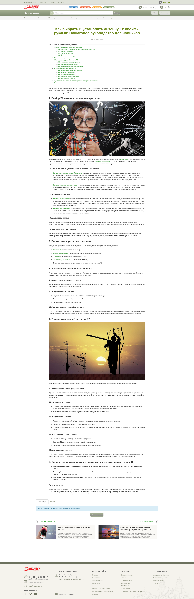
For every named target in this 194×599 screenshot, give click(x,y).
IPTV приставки (158, 580)
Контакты (60, 2)
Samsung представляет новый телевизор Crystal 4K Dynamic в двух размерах (135, 528)
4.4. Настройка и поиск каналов (68, 76)
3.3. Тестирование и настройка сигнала (70, 66)
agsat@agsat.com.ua (35, 586)
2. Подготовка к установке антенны (65, 58)
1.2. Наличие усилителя (65, 52)
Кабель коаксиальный (61, 253)
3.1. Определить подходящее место (69, 62)
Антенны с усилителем (61, 198)
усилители (67, 472)
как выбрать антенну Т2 (103, 161)
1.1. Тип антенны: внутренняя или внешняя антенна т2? (76, 49)
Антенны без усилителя (62, 208)
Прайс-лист (43, 2)
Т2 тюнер (156, 583)
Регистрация (165, 13)
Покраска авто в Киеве (160, 578)
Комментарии (42, 502)
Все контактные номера (36, 582)
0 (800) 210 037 (38, 577)
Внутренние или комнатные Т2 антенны (67, 173)
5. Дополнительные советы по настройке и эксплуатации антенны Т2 (76, 81)
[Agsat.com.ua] (31, 7)
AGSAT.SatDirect (126, 586)
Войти (155, 13)
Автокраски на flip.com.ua (161, 575)
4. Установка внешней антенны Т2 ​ (65, 68)
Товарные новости (127, 575)
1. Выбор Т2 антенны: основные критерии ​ (68, 47)
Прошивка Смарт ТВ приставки (102, 591)
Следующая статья (146, 521)
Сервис (52, 2)
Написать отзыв (97, 515)
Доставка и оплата (30, 2)
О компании (96, 578)
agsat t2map (124, 159)
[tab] (42, 501)
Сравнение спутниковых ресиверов (132, 591)
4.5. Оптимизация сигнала (66, 79)
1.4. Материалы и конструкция (68, 56)
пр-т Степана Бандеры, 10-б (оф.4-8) (71, 579)
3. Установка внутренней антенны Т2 (66, 60)
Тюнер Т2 (56, 256)
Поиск (116, 13)
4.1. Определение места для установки (70, 70)
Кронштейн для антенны (62, 259)
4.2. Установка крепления (66, 72)
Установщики (125, 583)
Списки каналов (126, 580)
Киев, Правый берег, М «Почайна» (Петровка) (68, 576)
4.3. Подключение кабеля (66, 74)
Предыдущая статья (48, 521)
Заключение (58, 83)
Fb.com (52, 502)
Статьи (123, 578)
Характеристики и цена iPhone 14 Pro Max (74, 528)
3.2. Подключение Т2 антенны (67, 64)
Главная (95, 575)
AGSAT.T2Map (126, 589)
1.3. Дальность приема (65, 54)
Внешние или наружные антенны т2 (66, 185)
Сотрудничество (97, 580)
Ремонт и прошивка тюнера (101, 589)
